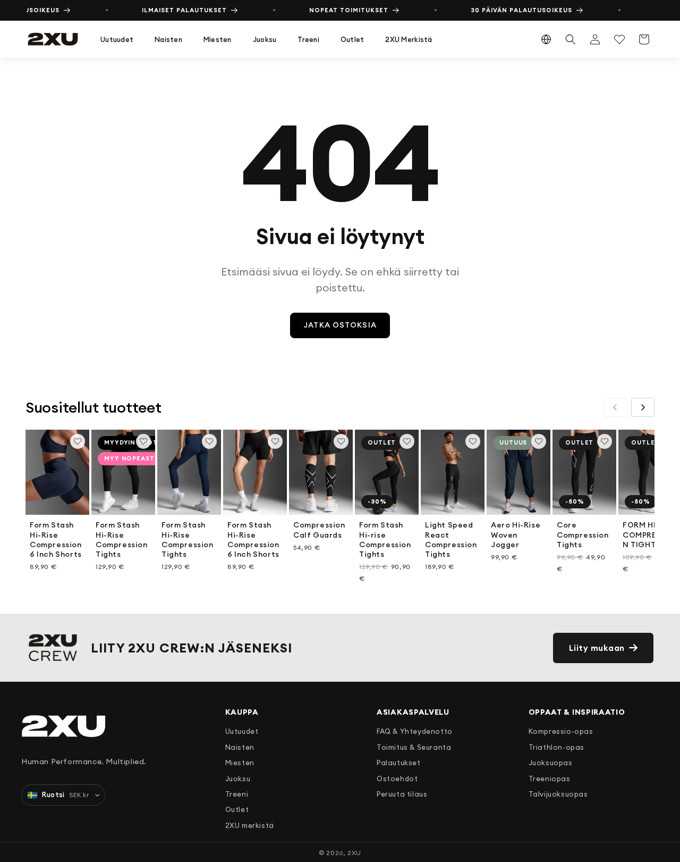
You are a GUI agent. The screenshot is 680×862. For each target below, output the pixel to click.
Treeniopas (550, 778)
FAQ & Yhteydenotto (415, 731)
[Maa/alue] (546, 39)
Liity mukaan (597, 648)
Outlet (352, 39)
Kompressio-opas (561, 731)
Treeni (308, 39)
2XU (354, 853)
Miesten (217, 39)
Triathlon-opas (556, 747)
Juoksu (265, 39)
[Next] (642, 407)
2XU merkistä (408, 39)
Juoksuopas (551, 762)
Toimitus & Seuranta (414, 747)
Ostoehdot (397, 778)
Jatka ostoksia (340, 325)
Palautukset (399, 762)
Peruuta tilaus (402, 794)
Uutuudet (116, 39)
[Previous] (615, 407)
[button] (117, 39)
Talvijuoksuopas (558, 794)
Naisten (168, 39)
